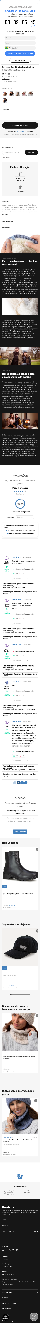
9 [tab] (27, 913)
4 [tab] (17, 913)
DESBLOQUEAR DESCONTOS (20, 53)
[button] (4, 114)
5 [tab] (19, 913)
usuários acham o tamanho (21, 531)
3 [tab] (15, 913)
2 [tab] (13, 913)
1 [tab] (11, 913)
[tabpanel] (21, 878)
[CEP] (20, 151)
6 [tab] (21, 913)
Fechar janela (20, 60)
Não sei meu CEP (6, 157)
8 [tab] (25, 913)
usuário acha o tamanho (21, 534)
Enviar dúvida (20, 831)
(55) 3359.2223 (7, 1267)
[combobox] (8, 47)
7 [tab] (23, 913)
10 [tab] (29, 913)
